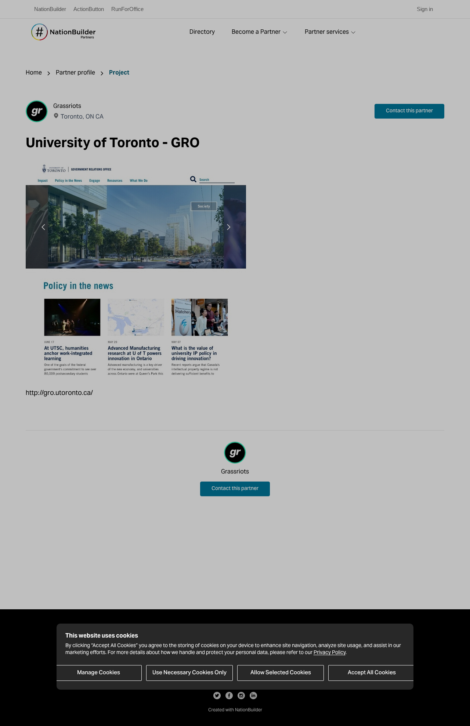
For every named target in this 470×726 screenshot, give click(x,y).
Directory (202, 32)
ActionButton (88, 9)
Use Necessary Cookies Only (189, 673)
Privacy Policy (330, 652)
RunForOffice (127, 9)
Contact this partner (409, 111)
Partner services (327, 32)
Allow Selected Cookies (280, 673)
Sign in (425, 9)
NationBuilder (50, 9)
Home (34, 72)
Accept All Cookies (372, 673)
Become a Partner (256, 32)
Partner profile (75, 72)
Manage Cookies (98, 673)
